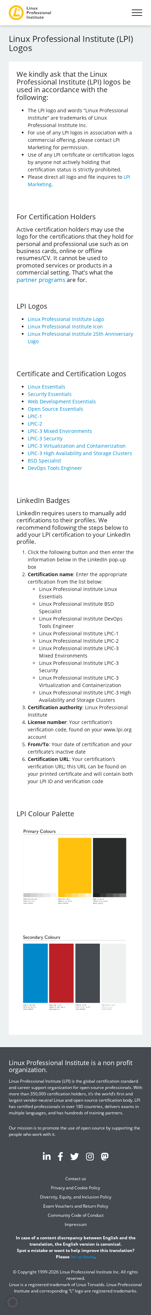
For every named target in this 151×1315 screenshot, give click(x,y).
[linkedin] (47, 1156)
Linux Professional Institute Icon (65, 326)
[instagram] (90, 1156)
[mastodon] (105, 1156)
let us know (82, 1256)
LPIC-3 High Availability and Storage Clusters (80, 453)
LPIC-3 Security (45, 438)
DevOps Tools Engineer (55, 468)
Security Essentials (50, 394)
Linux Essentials (46, 386)
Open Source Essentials (55, 408)
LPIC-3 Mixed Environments (60, 431)
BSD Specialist (44, 460)
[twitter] (74, 1156)
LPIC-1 (35, 416)
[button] (12, 1302)
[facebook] (60, 1156)
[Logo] (30, 12)
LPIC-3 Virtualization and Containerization (77, 445)
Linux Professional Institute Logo (66, 319)
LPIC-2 (35, 423)
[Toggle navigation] (137, 13)
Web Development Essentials (62, 401)
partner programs (41, 280)
